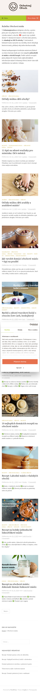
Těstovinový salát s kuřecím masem (13, 669)
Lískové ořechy (14, 525)
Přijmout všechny (20, 361)
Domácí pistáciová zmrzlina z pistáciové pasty (17, 664)
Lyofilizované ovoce (15, 145)
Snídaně (16, 527)
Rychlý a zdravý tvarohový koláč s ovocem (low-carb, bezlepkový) (19, 314)
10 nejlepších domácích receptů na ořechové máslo (20, 425)
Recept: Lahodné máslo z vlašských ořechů (20, 477)
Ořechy (4, 96)
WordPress (13, 690)
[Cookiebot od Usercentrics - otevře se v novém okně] (30, 324)
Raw (24, 254)
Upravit (19, 367)
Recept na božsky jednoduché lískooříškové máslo (17, 531)
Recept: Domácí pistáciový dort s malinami (15, 673)
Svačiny (9, 147)
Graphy (24, 690)
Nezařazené (6, 252)
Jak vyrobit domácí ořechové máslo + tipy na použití (20, 260)
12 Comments (6, 378)
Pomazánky (17, 254)
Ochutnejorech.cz (10, 30)
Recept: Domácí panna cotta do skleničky (15, 655)
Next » (6, 611)
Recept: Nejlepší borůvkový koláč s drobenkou (17, 659)
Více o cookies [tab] (33, 330)
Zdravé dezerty (21, 255)
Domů (4, 631)
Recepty (4, 145)
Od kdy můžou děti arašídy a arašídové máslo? (16, 204)
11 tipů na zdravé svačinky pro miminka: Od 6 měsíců (17, 152)
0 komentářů (32, 103)
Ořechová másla (13, 96)
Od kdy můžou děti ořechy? (16, 99)
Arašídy (4, 199)
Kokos (4, 581)
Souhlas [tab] (7, 330)
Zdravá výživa (9, 255)
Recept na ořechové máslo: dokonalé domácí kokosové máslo (19, 585)
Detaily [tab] (20, 330)
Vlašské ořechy (26, 472)
